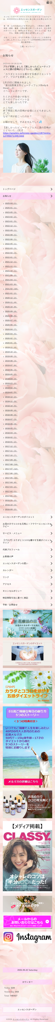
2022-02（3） (11, 253)
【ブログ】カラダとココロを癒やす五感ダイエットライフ (27, 541)
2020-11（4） (11, 302)
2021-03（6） (11, 284)
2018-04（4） (11, 433)
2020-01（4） (11, 343)
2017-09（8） (11, 460)
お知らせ (7, 196)
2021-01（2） (11, 293)
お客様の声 (8, 556)
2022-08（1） (11, 235)
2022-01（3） (11, 257)
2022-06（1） (11, 239)
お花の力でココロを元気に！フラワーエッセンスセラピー (27, 525)
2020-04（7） (11, 329)
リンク (6, 577)
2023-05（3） (11, 212)
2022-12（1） (11, 226)
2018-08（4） (11, 415)
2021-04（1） (11, 280)
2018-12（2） (11, 397)
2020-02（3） (11, 338)
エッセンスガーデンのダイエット (19, 517)
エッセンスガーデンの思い (15, 563)
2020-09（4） (11, 311)
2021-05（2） (11, 275)
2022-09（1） (11, 230)
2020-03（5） (11, 334)
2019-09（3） (11, 356)
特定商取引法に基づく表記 (15, 598)
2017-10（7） (11, 455)
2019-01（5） (11, 392)
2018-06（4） (11, 424)
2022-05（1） (11, 244)
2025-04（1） (11, 203)
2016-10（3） (11, 505)
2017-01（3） (11, 496)
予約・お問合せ (10, 605)
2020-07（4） (11, 320)
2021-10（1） (11, 271)
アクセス (7, 584)
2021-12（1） (11, 262)
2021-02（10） (12, 289)
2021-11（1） (11, 266)
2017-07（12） (12, 469)
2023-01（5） (11, 221)
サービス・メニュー (12, 533)
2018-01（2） (11, 442)
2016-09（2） (11, 509)
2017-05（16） (12, 478)
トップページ (9, 189)
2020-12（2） (11, 298)
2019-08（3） (11, 361)
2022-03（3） (11, 248)
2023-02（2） (11, 217)
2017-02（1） (11, 491)
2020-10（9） (11, 307)
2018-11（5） (11, 401)
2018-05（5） (11, 428)
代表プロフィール (11, 549)
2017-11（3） (11, 451)
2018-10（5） (11, 406)
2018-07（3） (11, 419)
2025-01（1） (11, 208)
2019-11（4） (11, 347)
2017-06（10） (12, 473)
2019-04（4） (11, 379)
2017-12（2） (11, 446)
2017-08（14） (12, 464)
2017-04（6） (11, 482)
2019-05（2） (11, 374)
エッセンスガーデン (21, 1019)
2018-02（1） (11, 437)
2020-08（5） (11, 316)
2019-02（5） (11, 388)
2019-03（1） (11, 383)
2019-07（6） (11, 365)
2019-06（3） (11, 370)
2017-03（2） (11, 487)
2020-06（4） (11, 325)
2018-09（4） (11, 410)
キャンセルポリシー (12, 591)
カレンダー (8, 570)
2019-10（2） (11, 352)
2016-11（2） (11, 500)
